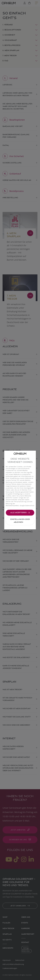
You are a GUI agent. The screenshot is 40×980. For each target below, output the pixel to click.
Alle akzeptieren (18, 512)
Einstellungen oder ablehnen (20, 520)
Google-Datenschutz (27, 505)
